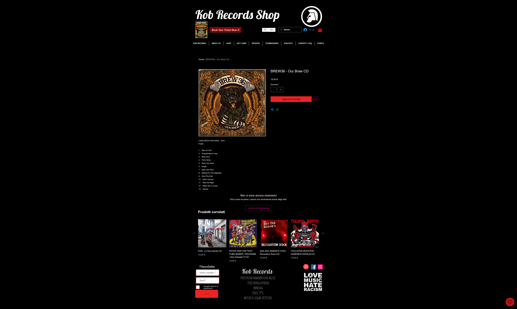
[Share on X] (282, 109)
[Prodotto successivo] (322, 233)
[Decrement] (272, 89)
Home (201, 59)
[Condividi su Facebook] (272, 109)
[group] (258, 241)
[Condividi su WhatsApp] (277, 109)
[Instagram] (320, 267)
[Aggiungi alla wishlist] (315, 99)
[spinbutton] (276, 89)
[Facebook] (313, 267)
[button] (320, 29)
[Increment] (281, 89)
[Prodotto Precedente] (194, 233)
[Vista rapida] (212, 233)
